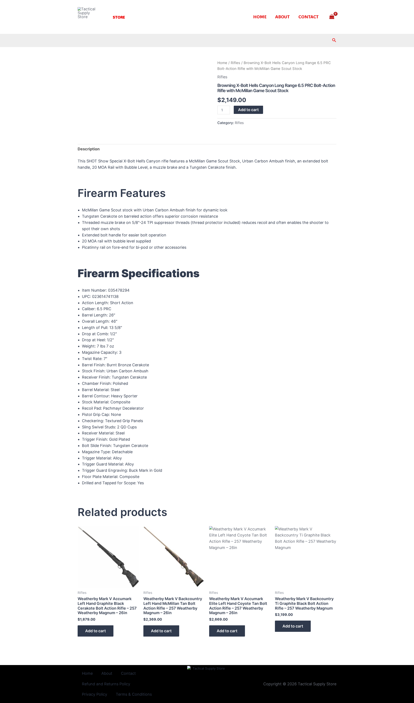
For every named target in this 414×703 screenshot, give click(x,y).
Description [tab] (89, 149)
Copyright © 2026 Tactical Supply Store (299, 684)
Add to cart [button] (95, 631)
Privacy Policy (94, 694)
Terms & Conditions (134, 694)
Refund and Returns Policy (106, 684)
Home (260, 16)
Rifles (235, 63)
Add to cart (248, 109)
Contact (308, 16)
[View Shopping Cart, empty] (331, 17)
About (282, 16)
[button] (118, 17)
